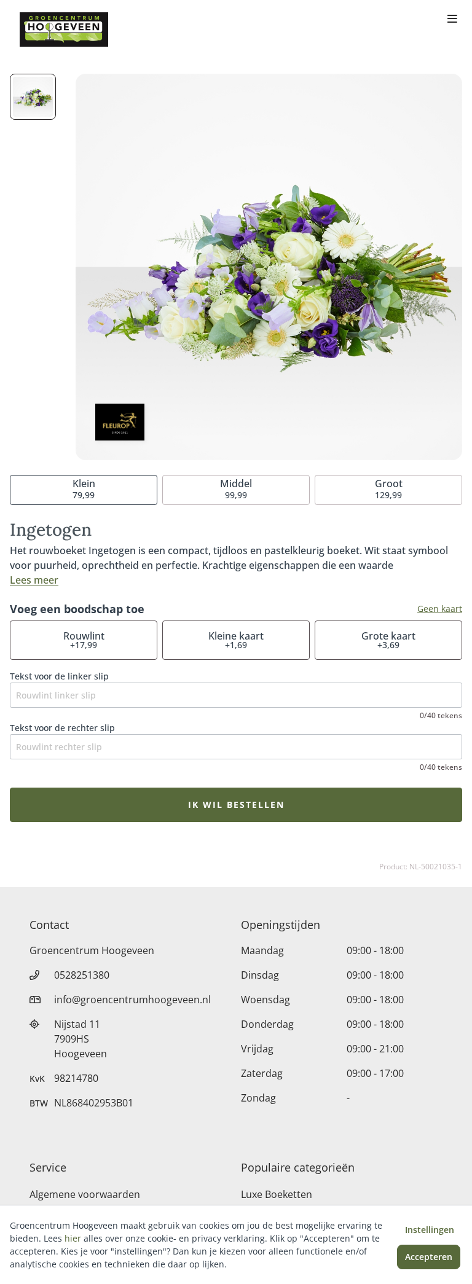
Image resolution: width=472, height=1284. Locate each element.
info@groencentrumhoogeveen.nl (132, 999)
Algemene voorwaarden (85, 1194)
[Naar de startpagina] (64, 29)
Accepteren (428, 1256)
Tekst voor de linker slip (59, 676)
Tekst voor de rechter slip (62, 728)
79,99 (84, 489)
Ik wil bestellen (236, 804)
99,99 (236, 489)
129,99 (389, 489)
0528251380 (81, 975)
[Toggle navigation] (452, 19)
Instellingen (429, 1229)
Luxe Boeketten (276, 1194)
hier (73, 1238)
